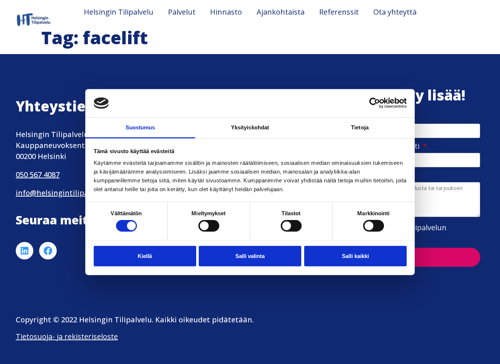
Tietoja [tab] (360, 127)
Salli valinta (250, 256)
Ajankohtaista (281, 12)
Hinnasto (226, 12)
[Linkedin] (24, 250)
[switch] (208, 226)
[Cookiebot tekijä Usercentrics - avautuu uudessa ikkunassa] (375, 103)
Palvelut (181, 12)
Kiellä (145, 256)
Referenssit (339, 12)
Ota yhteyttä (395, 12)
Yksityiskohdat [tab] (250, 127)
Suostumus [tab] (140, 127)
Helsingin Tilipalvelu (118, 12)
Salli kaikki (355, 256)
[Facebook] (48, 250)
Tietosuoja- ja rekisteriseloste (67, 336)
